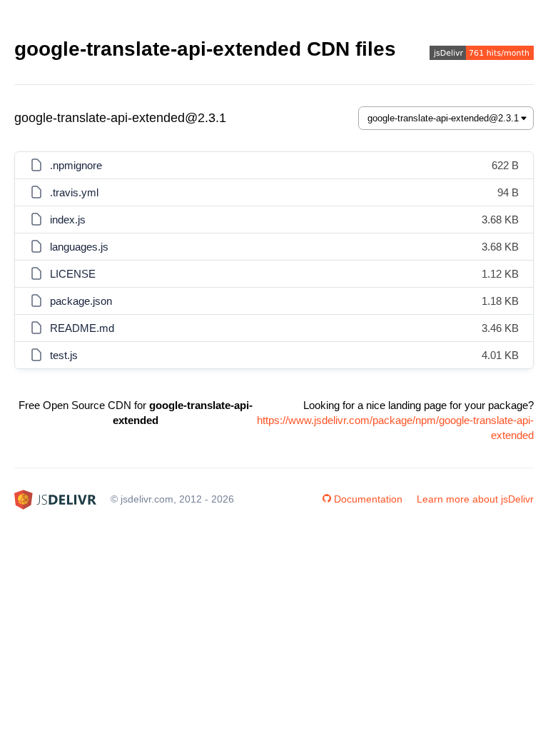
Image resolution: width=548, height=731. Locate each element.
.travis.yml (74, 192)
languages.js (79, 247)
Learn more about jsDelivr (475, 499)
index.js (68, 219)
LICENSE (73, 274)
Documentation (368, 499)
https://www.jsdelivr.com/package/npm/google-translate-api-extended (395, 427)
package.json (81, 301)
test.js (64, 355)
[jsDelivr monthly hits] (482, 55)
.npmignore (76, 165)
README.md (82, 328)
